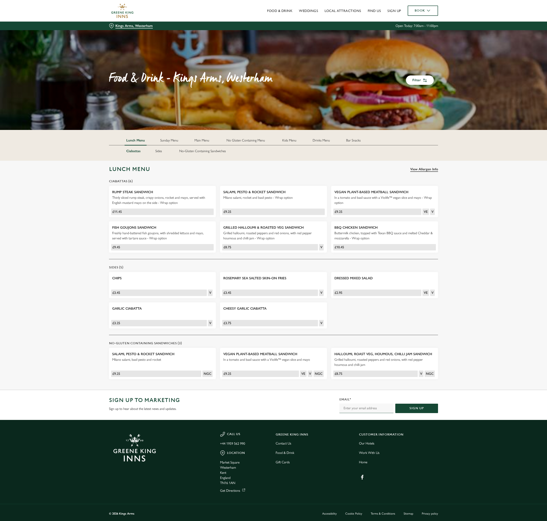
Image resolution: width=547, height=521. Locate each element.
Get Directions (230, 491)
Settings (316, 39)
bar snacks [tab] (353, 140)
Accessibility (329, 513)
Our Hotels (366, 443)
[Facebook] (362, 477)
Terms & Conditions (383, 513)
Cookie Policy (353, 513)
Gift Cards (283, 462)
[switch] (220, 39)
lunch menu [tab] (135, 140)
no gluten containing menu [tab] (245, 140)
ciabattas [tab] (133, 151)
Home (363, 462)
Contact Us (283, 443)
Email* (345, 399)
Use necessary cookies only (414, 25)
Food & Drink (285, 453)
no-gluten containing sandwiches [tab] (202, 151)
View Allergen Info (424, 169)
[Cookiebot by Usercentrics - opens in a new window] (125, 40)
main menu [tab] (201, 140)
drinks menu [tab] (321, 140)
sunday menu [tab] (169, 140)
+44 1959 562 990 (232, 444)
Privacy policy (430, 513)
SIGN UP (416, 408)
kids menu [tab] (289, 140)
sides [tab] (158, 151)
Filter (416, 80)
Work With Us (369, 453)
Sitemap (408, 513)
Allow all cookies (413, 11)
